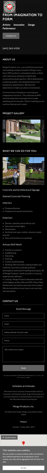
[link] (9, 2)
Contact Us (11, 36)
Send (23, 368)
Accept (23, 468)
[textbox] (23, 316)
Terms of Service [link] (21, 377)
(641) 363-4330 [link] (11, 48)
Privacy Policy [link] (37, 375)
